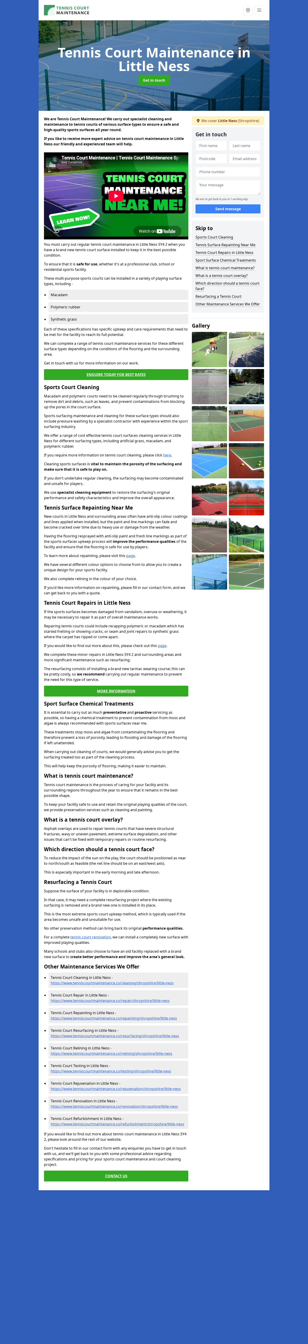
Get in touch (154, 80)
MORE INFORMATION (116, 691)
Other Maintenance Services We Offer (227, 304)
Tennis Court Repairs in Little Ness (224, 252)
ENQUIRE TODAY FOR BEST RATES (116, 374)
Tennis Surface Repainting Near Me (225, 244)
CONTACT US (116, 1176)
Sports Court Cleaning (214, 237)
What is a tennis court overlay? (221, 275)
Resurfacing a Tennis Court (218, 296)
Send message (228, 209)
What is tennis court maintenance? (225, 267)
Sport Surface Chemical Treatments (225, 260)
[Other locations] (248, 10)
